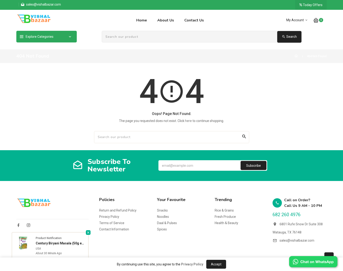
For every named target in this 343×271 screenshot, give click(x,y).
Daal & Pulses (167, 223)
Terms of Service (111, 223)
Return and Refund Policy (117, 210)
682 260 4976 (287, 214)
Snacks (162, 210)
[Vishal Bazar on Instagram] (28, 225)
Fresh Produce (225, 217)
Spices (162, 229)
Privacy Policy (109, 217)
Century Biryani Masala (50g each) (61, 243)
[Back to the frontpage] (296, 56)
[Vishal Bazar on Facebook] (18, 225)
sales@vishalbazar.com (297, 240)
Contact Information (114, 229)
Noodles (163, 217)
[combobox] (201, 37)
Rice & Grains (224, 210)
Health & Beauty (226, 223)
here (188, 121)
